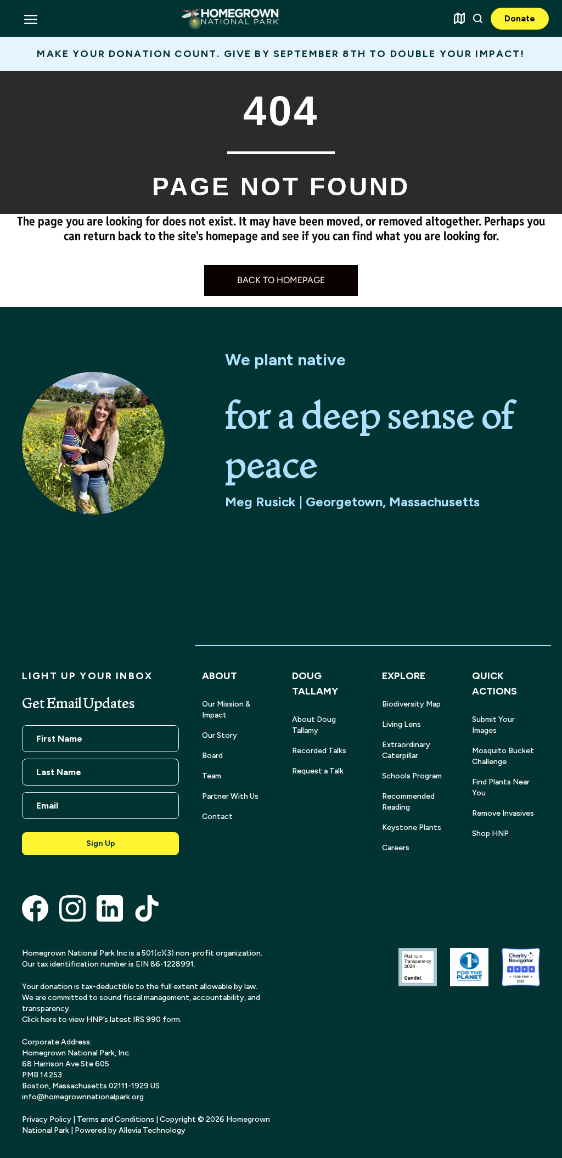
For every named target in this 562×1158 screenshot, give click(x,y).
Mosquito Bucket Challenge (503, 756)
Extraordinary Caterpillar (406, 750)
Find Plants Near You (501, 787)
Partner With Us (230, 796)
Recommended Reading (408, 802)
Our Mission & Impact (226, 709)
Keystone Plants (411, 827)
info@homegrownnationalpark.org (83, 1096)
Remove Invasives (503, 813)
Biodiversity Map (411, 704)
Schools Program (412, 776)
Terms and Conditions (115, 1119)
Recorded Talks (319, 750)
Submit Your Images (493, 725)
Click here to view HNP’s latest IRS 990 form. (102, 1019)
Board (212, 755)
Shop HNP (490, 833)
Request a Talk (318, 771)
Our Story (219, 735)
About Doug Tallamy (314, 725)
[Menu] (30, 18)
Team (211, 776)
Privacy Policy (46, 1119)
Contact (217, 816)
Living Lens (401, 724)
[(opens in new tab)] (35, 907)
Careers (395, 847)
